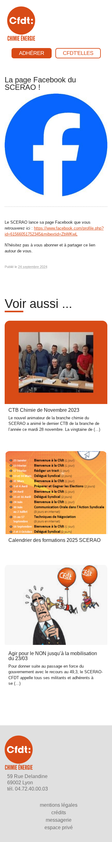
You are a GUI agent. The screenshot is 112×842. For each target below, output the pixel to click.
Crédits (58, 812)
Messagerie (59, 820)
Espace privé (58, 827)
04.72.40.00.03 (31, 788)
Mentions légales (58, 805)
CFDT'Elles (78, 53)
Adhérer (31, 53)
